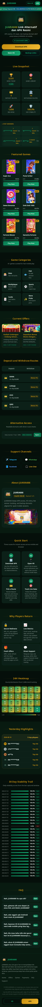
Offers (10, 978)
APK (37, 3)
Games (17, 978)
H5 (12, 1001)
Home (4, 978)
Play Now (11, 184)
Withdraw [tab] (30, 368)
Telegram (11, 459)
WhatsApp (31, 459)
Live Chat (31, 466)
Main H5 (30, 3)
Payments (25, 978)
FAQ (32, 978)
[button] (21, 898)
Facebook (11, 466)
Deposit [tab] (11, 368)
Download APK (21, 47)
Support (5, 981)
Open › (37, 435)
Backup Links (30, 53)
